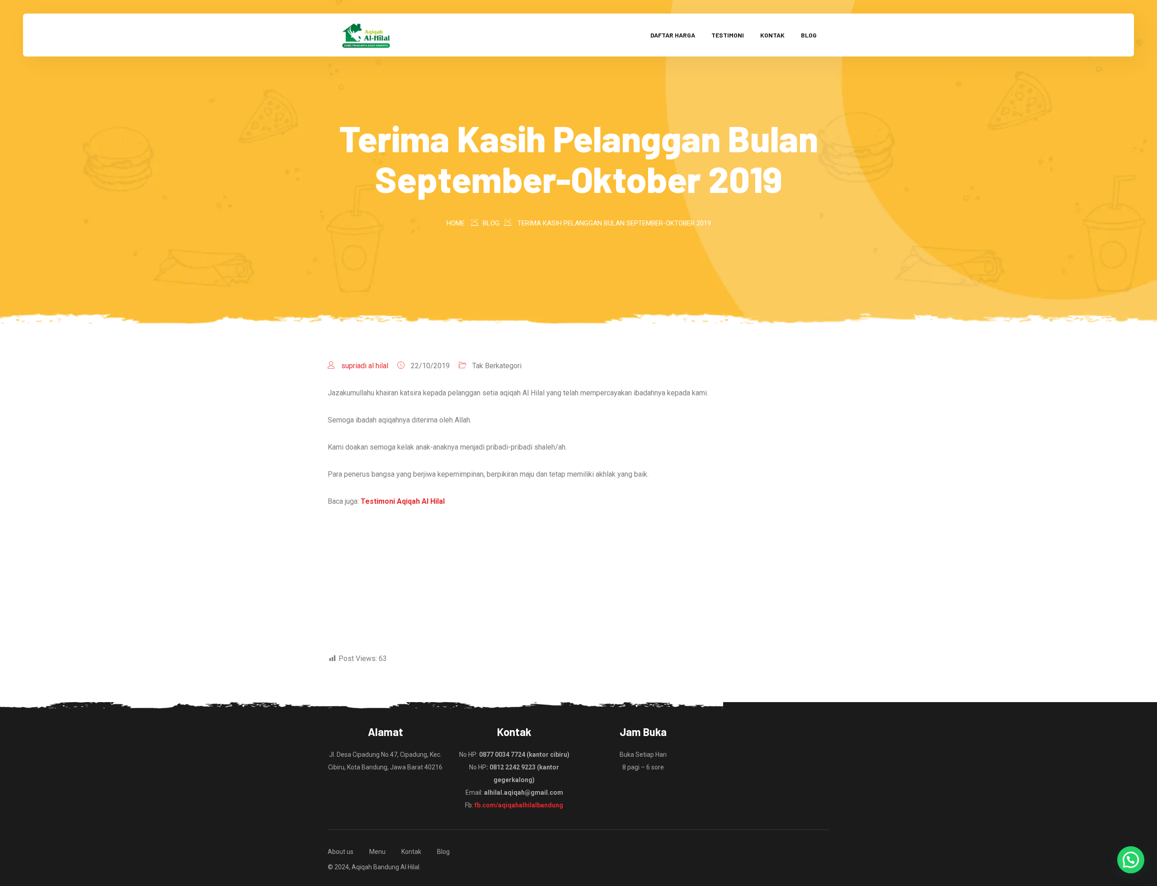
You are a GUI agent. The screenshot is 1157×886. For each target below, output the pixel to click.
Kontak (772, 35)
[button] (1130, 859)
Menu (377, 851)
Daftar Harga (672, 35)
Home (456, 223)
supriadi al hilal (364, 365)
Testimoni (727, 35)
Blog (809, 35)
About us (340, 851)
